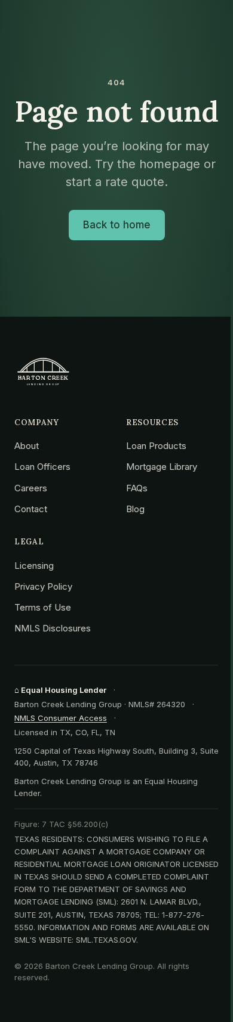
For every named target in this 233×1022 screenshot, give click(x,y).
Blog (135, 509)
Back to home (117, 225)
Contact (30, 509)
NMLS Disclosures (52, 628)
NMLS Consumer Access (60, 718)
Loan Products (156, 445)
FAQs (137, 488)
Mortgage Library (161, 466)
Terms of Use (42, 607)
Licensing (34, 565)
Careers (30, 488)
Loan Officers (42, 466)
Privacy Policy (43, 586)
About (26, 445)
